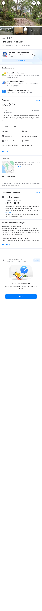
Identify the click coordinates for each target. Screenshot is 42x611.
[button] (8, 167)
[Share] (38, 3)
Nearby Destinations (8, 176)
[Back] (3, 3)
